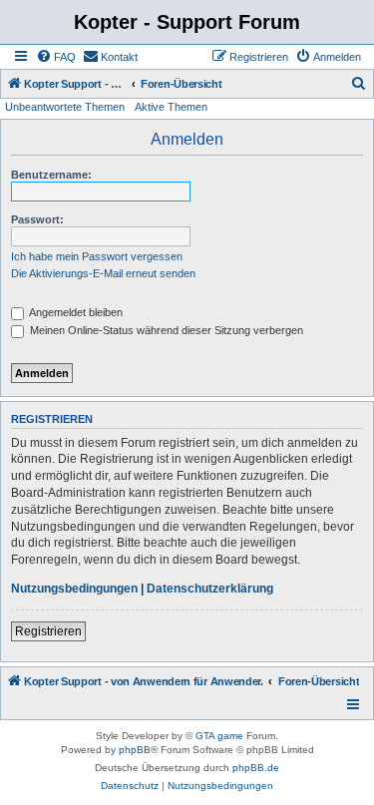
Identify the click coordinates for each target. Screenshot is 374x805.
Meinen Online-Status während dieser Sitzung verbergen (165, 330)
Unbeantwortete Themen (65, 107)
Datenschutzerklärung (210, 589)
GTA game (219, 735)
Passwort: (37, 219)
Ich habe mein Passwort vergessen (97, 256)
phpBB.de (255, 767)
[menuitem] (56, 57)
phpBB (135, 749)
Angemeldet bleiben (75, 312)
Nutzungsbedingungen (74, 589)
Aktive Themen (171, 107)
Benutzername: (51, 175)
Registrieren (48, 631)
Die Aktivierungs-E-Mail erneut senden (103, 273)
